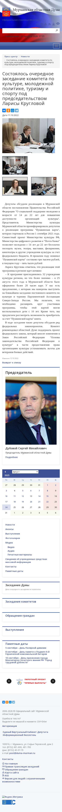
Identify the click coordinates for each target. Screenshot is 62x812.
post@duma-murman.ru (22, 753)
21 (39, 501)
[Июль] (5, 472)
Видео (11, 547)
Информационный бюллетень (19, 735)
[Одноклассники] (8, 110)
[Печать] (41, 24)
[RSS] (49, 24)
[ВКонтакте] (4, 110)
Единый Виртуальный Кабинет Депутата (25, 732)
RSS (6, 775)
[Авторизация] (53, 24)
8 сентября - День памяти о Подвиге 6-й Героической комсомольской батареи (27, 652)
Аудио (11, 550)
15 (47, 496)
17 (6, 501)
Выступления (12, 533)
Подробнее (11, 457)
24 (6, 507)
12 (23, 496)
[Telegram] (17, 110)
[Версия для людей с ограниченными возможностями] (58, 23)
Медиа (9, 542)
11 (15, 496)
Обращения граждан (16, 769)
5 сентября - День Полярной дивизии (25, 647)
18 (15, 501)
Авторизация (9, 726)
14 (39, 496)
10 (6, 496)
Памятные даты (14, 571)
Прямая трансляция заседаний (21, 766)
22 (47, 501)
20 (31, 501)
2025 (7, 475)
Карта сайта (11, 772)
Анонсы (9, 529)
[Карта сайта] (45, 24)
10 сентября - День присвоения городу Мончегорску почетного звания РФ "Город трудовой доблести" (28, 660)
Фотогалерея (12, 538)
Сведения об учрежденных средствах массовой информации (26, 560)
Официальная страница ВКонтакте (21, 19)
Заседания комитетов (20, 601)
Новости (10, 524)
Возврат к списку (11, 362)
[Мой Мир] (12, 110)
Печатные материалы (20, 554)
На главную (11, 763)
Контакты (10, 566)
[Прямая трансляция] (37, 24)
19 (23, 501)
